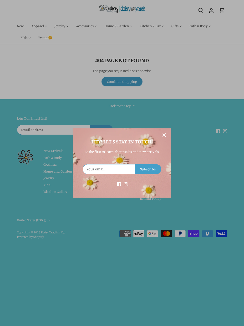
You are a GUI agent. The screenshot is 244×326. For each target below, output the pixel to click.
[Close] (164, 135)
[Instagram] (126, 183)
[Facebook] (119, 183)
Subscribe (148, 169)
